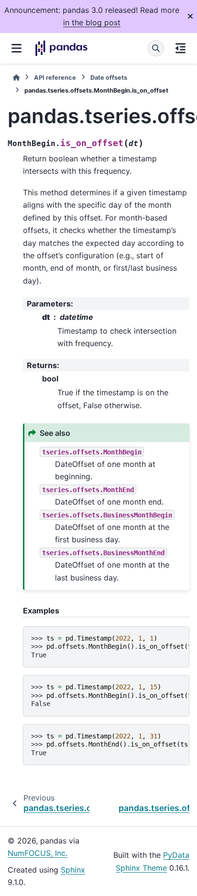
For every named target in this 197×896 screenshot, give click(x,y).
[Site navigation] (16, 48)
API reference (55, 77)
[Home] (16, 78)
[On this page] (180, 48)
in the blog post (91, 22)
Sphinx (73, 870)
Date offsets (108, 77)
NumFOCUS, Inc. (37, 853)
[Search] (156, 48)
